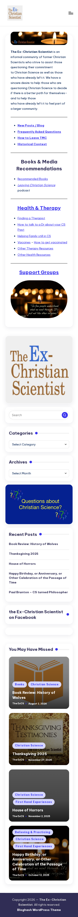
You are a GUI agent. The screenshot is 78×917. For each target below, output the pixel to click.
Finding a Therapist (31, 218)
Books (19, 684)
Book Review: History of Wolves (33, 544)
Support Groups (39, 272)
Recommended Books (33, 179)
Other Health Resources (34, 255)
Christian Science (45, 684)
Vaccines (24, 242)
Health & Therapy (39, 208)
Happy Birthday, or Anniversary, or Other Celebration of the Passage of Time (38, 577)
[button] (65, 415)
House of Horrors (22, 564)
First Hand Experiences (34, 802)
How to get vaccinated (50, 242)
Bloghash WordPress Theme (39, 910)
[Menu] (70, 13)
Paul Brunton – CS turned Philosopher (38, 592)
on (36, 614)
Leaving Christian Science (36, 185)
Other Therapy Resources (35, 248)
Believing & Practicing (32, 832)
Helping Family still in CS (34, 236)
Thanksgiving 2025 (23, 554)
